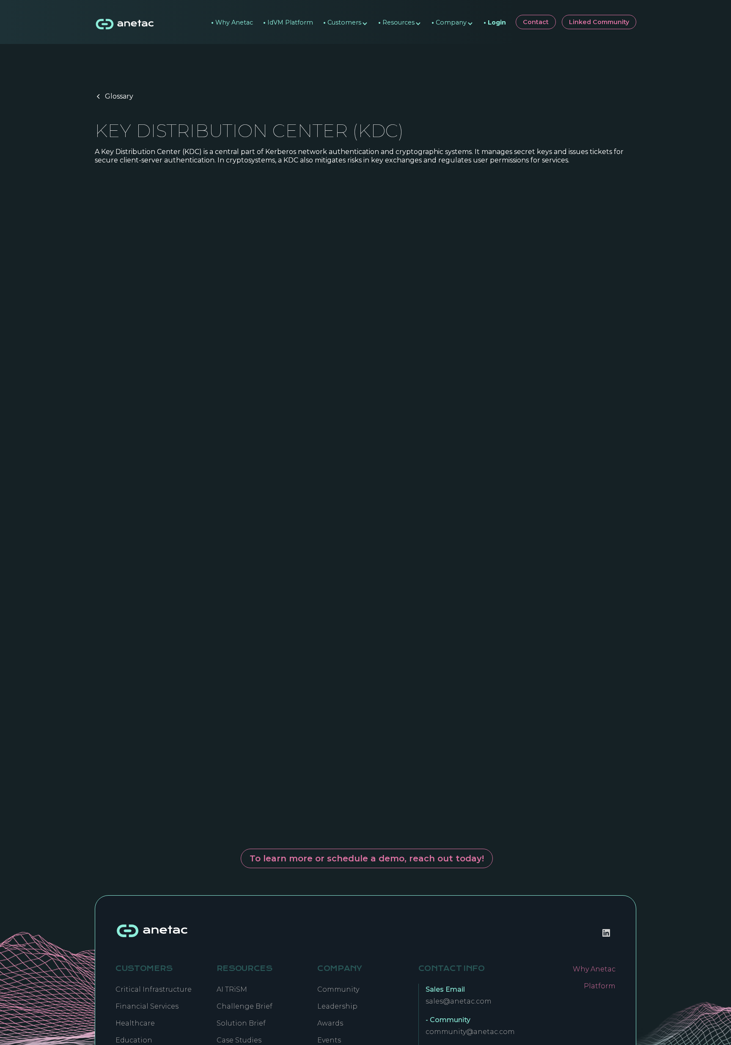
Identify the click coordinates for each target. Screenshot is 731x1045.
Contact (536, 22)
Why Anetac (232, 20)
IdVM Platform (288, 20)
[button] (342, 22)
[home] (125, 22)
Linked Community (599, 22)
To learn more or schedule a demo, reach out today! (367, 858)
